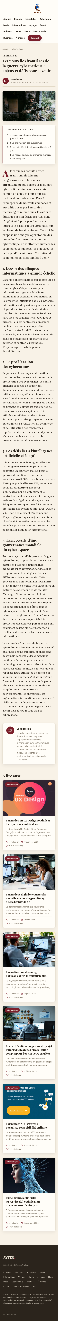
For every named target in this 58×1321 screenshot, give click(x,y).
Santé (43, 25)
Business (8, 38)
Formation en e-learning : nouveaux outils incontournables (26, 974)
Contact (35, 38)
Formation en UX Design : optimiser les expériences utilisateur (28, 822)
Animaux (8, 31)
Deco (27, 31)
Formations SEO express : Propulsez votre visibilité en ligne (26, 1125)
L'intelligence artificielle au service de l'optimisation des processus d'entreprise (23, 1201)
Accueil (7, 19)
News (18, 31)
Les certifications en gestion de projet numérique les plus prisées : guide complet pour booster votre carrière (29, 1049)
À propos (20, 38)
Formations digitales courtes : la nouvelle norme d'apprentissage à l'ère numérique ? (26, 898)
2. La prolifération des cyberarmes (26, 143)
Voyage (33, 25)
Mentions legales (21, 1286)
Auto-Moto (45, 19)
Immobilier (30, 19)
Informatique (19, 25)
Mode (6, 25)
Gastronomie (39, 31)
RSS (34, 1286)
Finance (18, 19)
